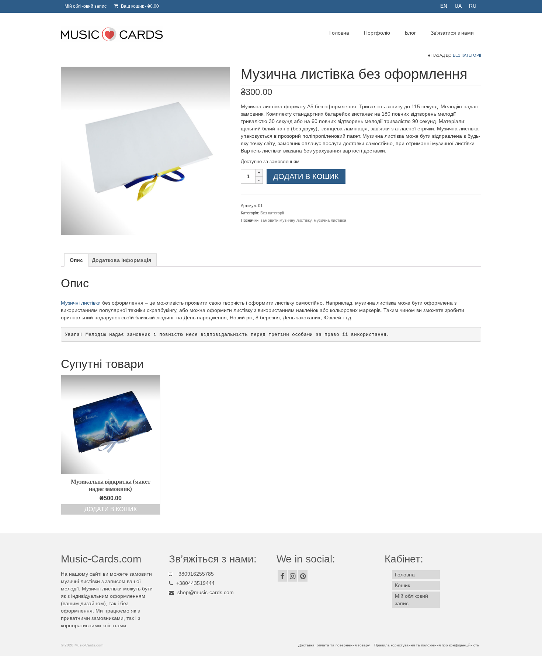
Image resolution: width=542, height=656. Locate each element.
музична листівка (330, 220)
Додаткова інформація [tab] (121, 260)
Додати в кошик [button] (110, 509)
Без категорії (467, 55)
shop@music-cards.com (205, 592)
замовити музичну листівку (286, 220)
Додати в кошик (306, 176)
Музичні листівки (81, 303)
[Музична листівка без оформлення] (145, 150)
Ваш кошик (139, 6)
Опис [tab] (76, 260)
